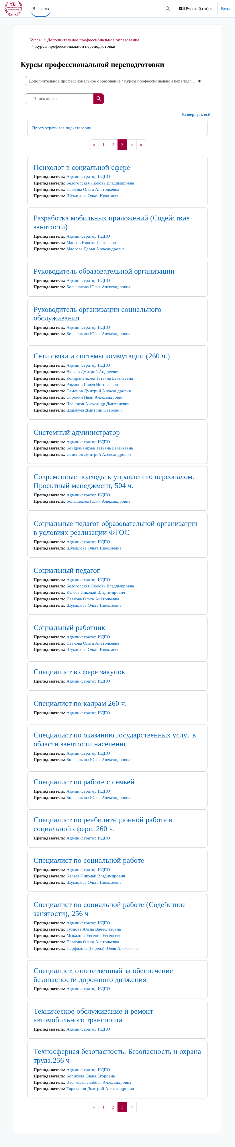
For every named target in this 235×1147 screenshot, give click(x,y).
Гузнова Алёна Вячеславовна (93, 929)
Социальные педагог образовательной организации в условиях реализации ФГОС (115, 528)
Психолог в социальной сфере (82, 167)
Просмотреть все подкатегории (61, 128)
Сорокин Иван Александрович (95, 397)
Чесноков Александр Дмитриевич (98, 403)
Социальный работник (69, 627)
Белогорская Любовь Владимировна (100, 183)
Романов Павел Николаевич (92, 384)
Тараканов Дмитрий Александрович (100, 1088)
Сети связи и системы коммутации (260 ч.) (102, 356)
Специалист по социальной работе (89, 860)
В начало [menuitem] (40, 8)
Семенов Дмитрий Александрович (98, 391)
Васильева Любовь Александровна (98, 1082)
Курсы (36, 40)
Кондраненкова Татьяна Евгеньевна (99, 378)
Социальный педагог (67, 570)
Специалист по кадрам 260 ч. (80, 703)
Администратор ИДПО (88, 176)
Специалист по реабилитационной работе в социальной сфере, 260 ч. (103, 824)
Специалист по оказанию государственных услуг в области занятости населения (115, 739)
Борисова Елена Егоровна (90, 1076)
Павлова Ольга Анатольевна (92, 189)
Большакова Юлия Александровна (98, 287)
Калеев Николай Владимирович (95, 592)
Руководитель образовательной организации (104, 271)
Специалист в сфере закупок (79, 672)
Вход (225, 8)
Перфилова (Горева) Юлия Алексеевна (102, 948)
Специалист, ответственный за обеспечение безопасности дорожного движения (103, 975)
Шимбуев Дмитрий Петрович (94, 410)
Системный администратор (77, 432)
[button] (167, 8)
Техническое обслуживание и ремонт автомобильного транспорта (93, 1015)
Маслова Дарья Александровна (95, 249)
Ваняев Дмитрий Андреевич (93, 371)
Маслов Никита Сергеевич (91, 242)
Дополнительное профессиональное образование (93, 40)
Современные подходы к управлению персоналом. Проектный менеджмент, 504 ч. (114, 481)
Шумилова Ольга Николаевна (94, 195)
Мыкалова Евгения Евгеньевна (95, 935)
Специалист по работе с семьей (84, 782)
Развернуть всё (196, 114)
